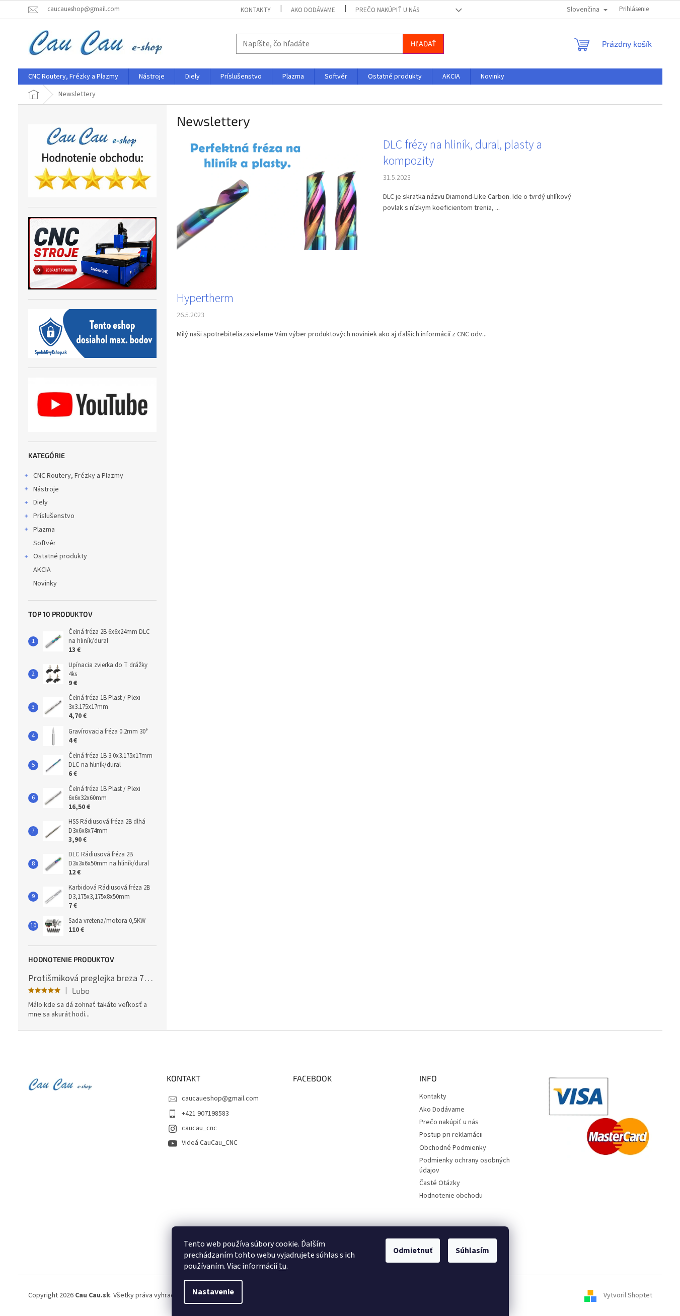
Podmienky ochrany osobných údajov (464, 1165)
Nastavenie (213, 1291)
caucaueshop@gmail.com (220, 1098)
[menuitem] (73, 76)
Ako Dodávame (313, 10)
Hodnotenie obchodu (451, 1196)
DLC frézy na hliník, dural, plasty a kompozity (462, 153)
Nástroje (46, 489)
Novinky (45, 583)
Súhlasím (472, 1250)
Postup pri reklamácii (451, 1135)
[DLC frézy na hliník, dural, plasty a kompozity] (270, 193)
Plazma (44, 530)
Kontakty (256, 10)
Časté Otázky (439, 1183)
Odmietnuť (412, 1250)
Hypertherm (205, 298)
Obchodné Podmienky (452, 1148)
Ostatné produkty (60, 556)
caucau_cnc (199, 1128)
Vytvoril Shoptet (627, 1295)
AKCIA (42, 570)
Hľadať (423, 43)
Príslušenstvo (53, 516)
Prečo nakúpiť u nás (387, 10)
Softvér (44, 543)
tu (282, 1266)
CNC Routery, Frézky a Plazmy (78, 476)
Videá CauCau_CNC (210, 1143)
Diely (40, 502)
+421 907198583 (205, 1114)
